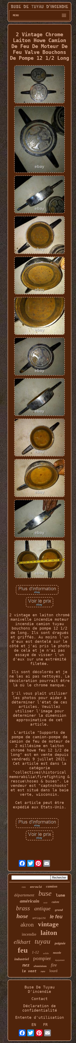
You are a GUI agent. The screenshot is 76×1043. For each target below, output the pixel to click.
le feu (56, 916)
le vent (29, 971)
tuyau (42, 941)
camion (51, 886)
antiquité (39, 918)
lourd (53, 971)
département (24, 895)
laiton (49, 932)
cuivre (55, 902)
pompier (42, 958)
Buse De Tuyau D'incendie (39, 989)
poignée (60, 943)
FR (45, 1024)
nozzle (57, 952)
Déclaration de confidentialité (39, 1008)
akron (27, 924)
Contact (39, 998)
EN (33, 1024)
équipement (60, 960)
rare (43, 971)
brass (23, 908)
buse (45, 893)
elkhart (22, 942)
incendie (29, 934)
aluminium (40, 966)
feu (23, 950)
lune (60, 895)
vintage (48, 924)
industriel (21, 959)
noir (45, 902)
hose (22, 916)
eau (24, 886)
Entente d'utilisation (39, 1017)
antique (42, 908)
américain (29, 901)
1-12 (35, 952)
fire (54, 965)
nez (25, 965)
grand (59, 910)
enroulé (36, 887)
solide (46, 953)
